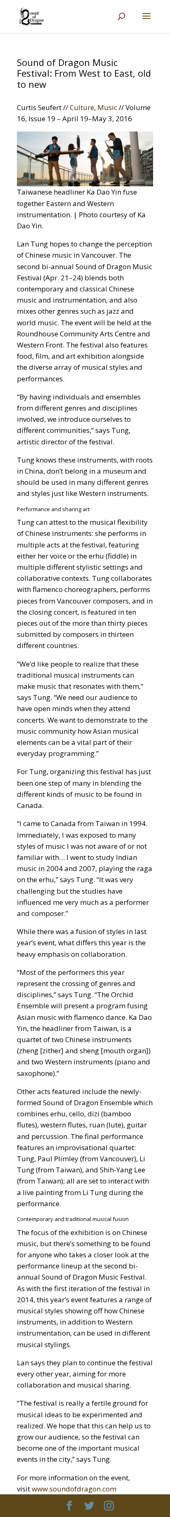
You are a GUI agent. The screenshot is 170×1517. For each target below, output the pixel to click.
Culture (82, 107)
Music (107, 107)
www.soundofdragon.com (74, 1489)
